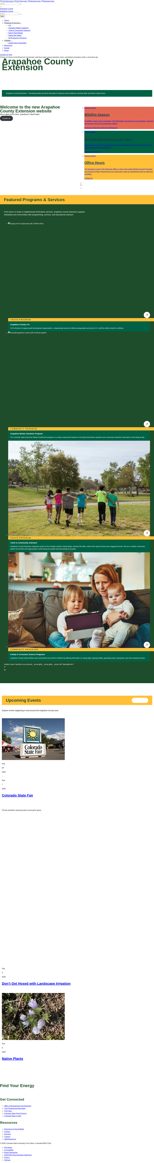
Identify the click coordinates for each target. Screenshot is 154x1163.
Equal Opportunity (11, 1152)
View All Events (140, 700)
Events (6, 48)
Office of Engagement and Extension (17, 1106)
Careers (7, 1137)
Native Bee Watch (15, 35)
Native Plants (12, 1058)
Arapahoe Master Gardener (18, 28)
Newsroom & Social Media (14, 1129)
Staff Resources (10, 1139)
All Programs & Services (17, 38)
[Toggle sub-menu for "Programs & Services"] (21, 23)
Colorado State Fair (17, 795)
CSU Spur (8, 1111)
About (6, 50)
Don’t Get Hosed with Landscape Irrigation (36, 983)
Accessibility (9, 1150)
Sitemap (7, 1160)
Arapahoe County (6, 9)
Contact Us (4, 55)
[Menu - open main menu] (1, 6)
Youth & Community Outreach (19, 30)
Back (2, 16)
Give (10, 55)
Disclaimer (8, 1147)
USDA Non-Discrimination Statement (18, 1155)
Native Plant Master (15, 33)
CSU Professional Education (15, 1108)
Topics (6, 20)
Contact (7, 1132)
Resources (8, 45)
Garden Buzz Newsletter (17, 43)
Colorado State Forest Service (15, 1113)
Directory (7, 1134)
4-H (9, 25)
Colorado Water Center (12, 1116)
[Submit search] (20, 4)
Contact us (6, 118)
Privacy (7, 1157)
